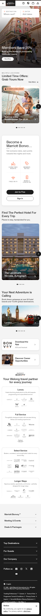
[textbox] (11, 14)
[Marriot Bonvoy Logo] (21, 374)
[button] (11, 13)
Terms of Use (31, 593)
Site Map (21, 602)
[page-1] (16, 127)
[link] (20, 344)
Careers (21, 593)
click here (26, 611)
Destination (11, 11)
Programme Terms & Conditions (14, 596)
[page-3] (19, 127)
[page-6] (24, 127)
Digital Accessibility (10, 602)
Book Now (9, 59)
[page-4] (21, 127)
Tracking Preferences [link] (10, 593)
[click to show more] (38, 106)
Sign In (20, 198)
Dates (27, 11)
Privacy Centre (30, 596)
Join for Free (20, 192)
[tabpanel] (20, 13)
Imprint (6, 599)
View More (32, 82)
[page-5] (23, 284)
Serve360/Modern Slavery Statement (22, 599)
